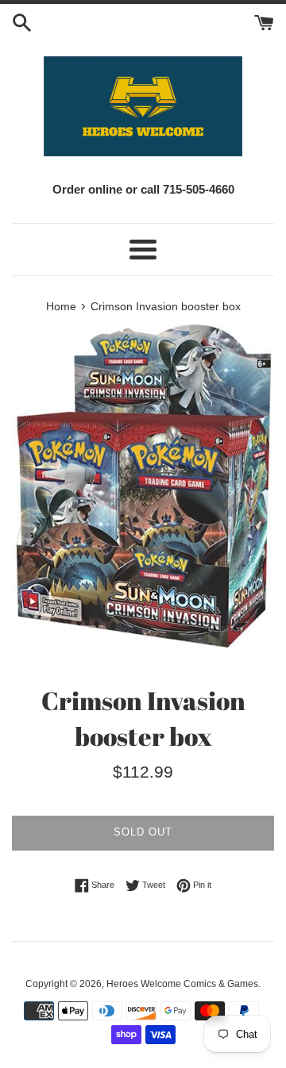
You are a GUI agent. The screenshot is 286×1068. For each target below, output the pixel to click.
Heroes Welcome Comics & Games (182, 983)
